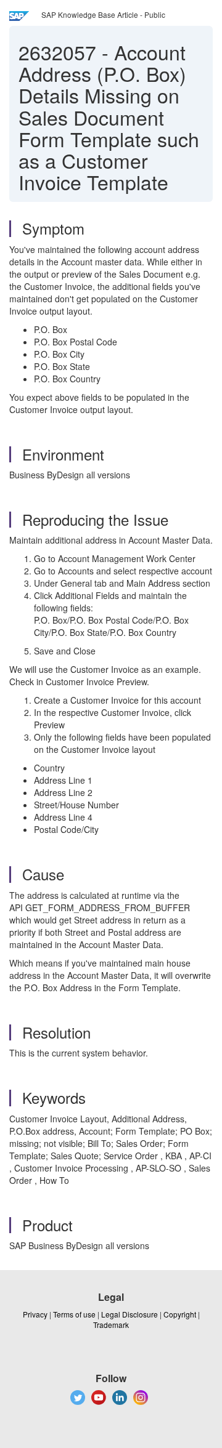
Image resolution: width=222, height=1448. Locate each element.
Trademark (111, 1324)
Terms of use (74, 1314)
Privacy (35, 1314)
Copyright (179, 1314)
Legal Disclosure (129, 1314)
